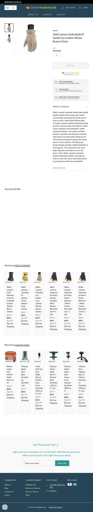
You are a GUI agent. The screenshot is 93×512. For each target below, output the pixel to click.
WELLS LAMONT (22, 265)
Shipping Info (31, 485)
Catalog (47, 15)
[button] (70, 107)
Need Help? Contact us (13, 2)
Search (7, 495)
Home (55, 30)
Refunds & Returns (33, 488)
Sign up (61, 15)
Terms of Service (32, 492)
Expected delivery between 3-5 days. (69, 83)
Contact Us (9, 492)
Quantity (57, 50)
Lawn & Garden (22, 345)
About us (33, 15)
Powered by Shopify (55, 507)
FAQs (28, 495)
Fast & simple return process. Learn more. (70, 91)
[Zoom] (30, 38)
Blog (6, 488)
